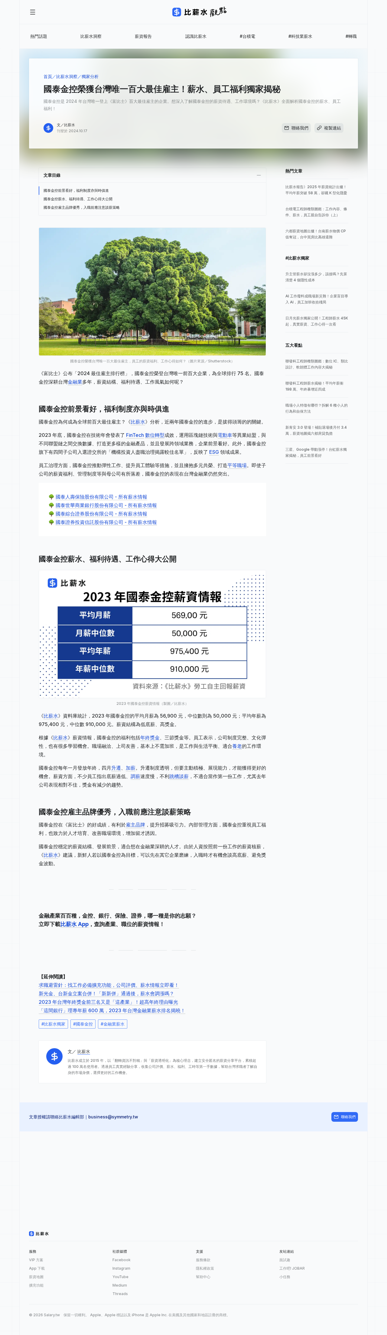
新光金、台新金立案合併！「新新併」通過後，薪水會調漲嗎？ (106, 993)
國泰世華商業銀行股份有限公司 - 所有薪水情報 (106, 505)
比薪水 (138, 422)
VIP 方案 (36, 1260)
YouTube (120, 1276)
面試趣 (284, 1260)
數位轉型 (154, 435)
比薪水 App (74, 924)
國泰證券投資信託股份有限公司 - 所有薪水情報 (106, 522)
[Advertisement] (193, 1173)
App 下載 (37, 1268)
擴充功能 (36, 1285)
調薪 (135, 776)
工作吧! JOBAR (292, 1268)
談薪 (184, 776)
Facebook (121, 1260)
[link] (316, 190)
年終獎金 (150, 738)
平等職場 (237, 465)
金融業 (75, 382)
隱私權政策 (205, 1268)
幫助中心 (203, 1276)
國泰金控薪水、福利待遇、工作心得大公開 (78, 199)
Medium (119, 1285)
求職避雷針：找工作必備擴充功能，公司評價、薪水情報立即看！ (109, 985)
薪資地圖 (36, 1276)
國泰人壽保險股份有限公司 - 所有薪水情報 (101, 497)
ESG (214, 452)
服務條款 (203, 1260)
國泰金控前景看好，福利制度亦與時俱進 (76, 190)
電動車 (225, 435)
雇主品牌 (135, 825)
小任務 (284, 1276)
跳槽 (174, 776)
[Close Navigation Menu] (33, 12)
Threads (120, 1293)
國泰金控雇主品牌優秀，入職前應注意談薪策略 (82, 207)
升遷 (116, 768)
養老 (237, 746)
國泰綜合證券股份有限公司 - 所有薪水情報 (101, 514)
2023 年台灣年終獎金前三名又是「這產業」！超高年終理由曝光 (108, 1002)
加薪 (130, 768)
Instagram (121, 1268)
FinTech (135, 435)
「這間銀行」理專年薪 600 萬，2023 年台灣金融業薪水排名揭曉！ (112, 1010)
